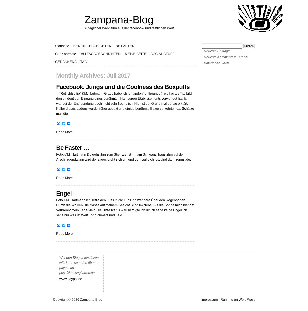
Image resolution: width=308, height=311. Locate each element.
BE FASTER (125, 46)
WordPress (247, 299)
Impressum (209, 299)
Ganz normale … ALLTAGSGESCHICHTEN (88, 54)
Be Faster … (72, 147)
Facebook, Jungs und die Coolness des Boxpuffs (123, 87)
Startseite (62, 46)
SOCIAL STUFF (162, 54)
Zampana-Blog (119, 20)
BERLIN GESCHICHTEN (92, 46)
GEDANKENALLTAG (71, 62)
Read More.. (65, 132)
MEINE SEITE (135, 54)
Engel (64, 193)
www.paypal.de (70, 279)
